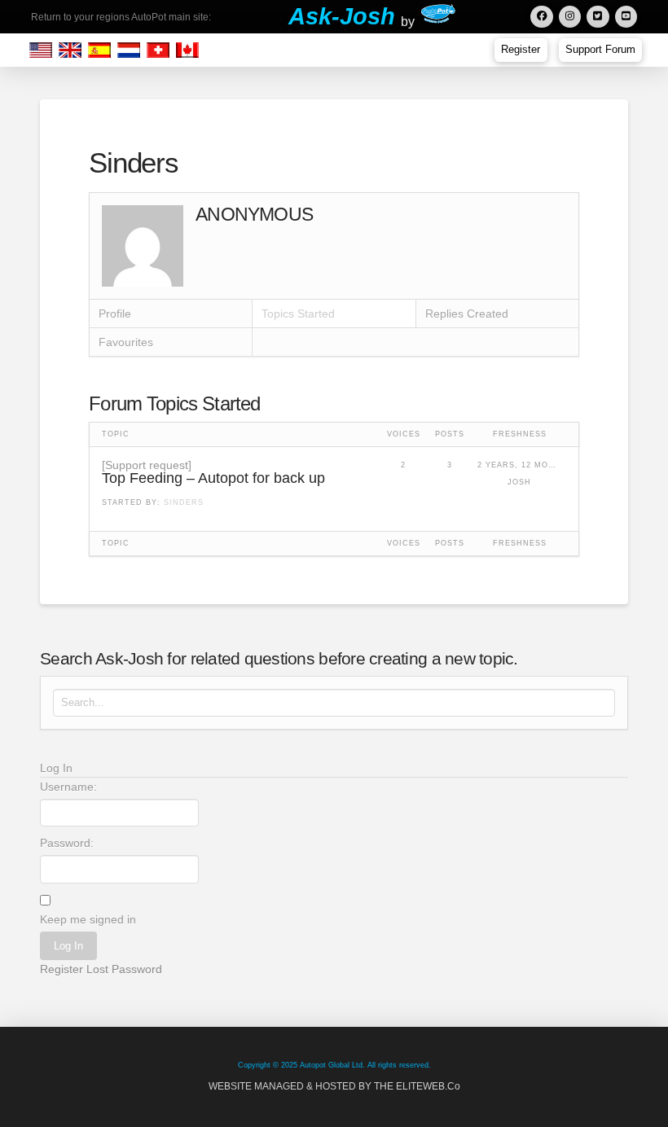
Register (61, 969)
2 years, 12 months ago (519, 465)
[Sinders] (142, 245)
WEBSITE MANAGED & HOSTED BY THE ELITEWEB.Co (334, 1086)
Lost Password (124, 969)
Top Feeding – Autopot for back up (213, 478)
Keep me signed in (88, 919)
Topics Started (298, 313)
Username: (68, 786)
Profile (115, 313)
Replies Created (466, 313)
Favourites (126, 342)
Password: (67, 842)
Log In (68, 946)
